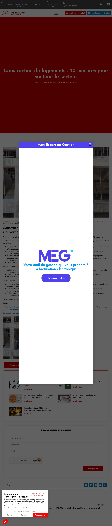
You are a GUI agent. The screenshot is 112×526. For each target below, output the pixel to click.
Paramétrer (25, 515)
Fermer (9, 515)
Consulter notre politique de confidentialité (17, 508)
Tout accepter (40, 515)
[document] (56, 263)
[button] (5, 521)
